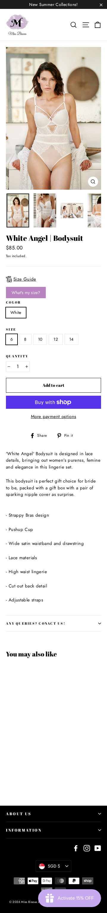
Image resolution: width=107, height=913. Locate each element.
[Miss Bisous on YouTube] (98, 847)
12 (56, 339)
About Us (19, 813)
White (15, 312)
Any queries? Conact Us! (35, 623)
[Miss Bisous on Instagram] (87, 847)
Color (13, 302)
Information (24, 830)
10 (40, 339)
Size (11, 329)
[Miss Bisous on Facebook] (76, 847)
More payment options (53, 416)
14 (71, 339)
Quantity (17, 356)
